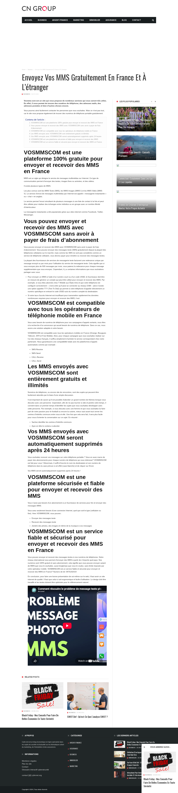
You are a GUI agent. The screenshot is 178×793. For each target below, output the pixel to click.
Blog (124, 20)
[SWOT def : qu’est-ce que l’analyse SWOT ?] (88, 696)
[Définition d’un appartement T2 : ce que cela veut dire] (119, 754)
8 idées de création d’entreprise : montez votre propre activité (134, 206)
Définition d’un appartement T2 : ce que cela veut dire (141, 753)
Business (42, 20)
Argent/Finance (60, 20)
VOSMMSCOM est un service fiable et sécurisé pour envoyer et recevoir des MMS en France (66, 142)
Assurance (111, 20)
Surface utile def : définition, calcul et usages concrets (140, 763)
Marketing (78, 20)
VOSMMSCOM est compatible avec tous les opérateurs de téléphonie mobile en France (64, 131)
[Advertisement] (89, 41)
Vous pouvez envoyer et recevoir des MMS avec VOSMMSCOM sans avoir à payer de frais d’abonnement (65, 127)
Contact (136, 20)
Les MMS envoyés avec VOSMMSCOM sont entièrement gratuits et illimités (60, 134)
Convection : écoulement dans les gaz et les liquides (136, 180)
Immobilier (94, 20)
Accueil (28, 20)
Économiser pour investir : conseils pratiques (134, 153)
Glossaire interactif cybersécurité (35, 770)
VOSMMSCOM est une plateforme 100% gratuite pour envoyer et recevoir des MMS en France (67, 123)
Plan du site (27, 764)
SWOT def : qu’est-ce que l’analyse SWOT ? (87, 716)
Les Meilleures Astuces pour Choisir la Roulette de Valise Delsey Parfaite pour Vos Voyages (136, 123)
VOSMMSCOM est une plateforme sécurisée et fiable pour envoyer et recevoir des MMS (64, 139)
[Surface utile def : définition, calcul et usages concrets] (119, 765)
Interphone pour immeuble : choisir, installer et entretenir (139, 773)
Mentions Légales (29, 761)
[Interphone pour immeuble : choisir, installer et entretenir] (119, 774)
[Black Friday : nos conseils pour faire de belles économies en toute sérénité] (160, 762)
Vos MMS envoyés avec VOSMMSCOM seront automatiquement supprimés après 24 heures (66, 136)
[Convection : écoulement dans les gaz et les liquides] (136, 175)
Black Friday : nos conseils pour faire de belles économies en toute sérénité (159, 782)
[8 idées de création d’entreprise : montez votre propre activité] (136, 201)
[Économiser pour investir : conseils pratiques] (136, 147)
